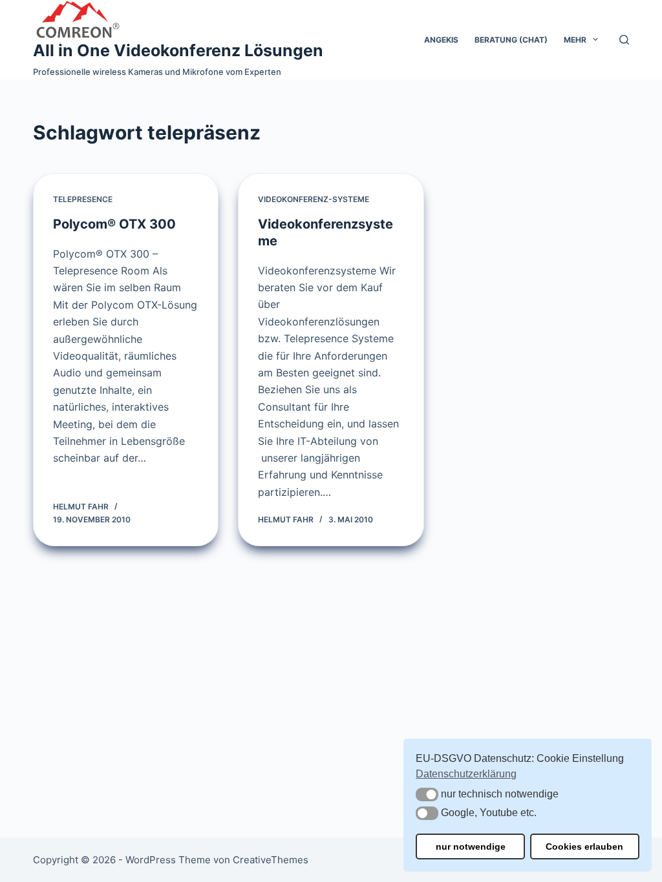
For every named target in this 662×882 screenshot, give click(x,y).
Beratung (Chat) (511, 40)
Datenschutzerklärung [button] (466, 773)
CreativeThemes (270, 860)
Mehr (575, 40)
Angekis (441, 40)
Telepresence (82, 199)
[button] (427, 794)
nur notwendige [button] (471, 846)
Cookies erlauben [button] (584, 846)
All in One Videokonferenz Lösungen (178, 50)
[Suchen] (624, 40)
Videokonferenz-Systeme (313, 199)
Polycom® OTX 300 (114, 224)
